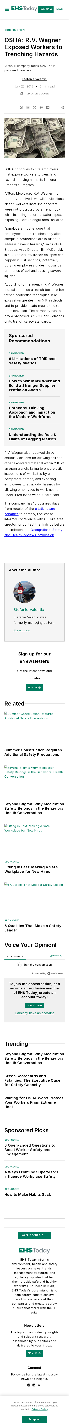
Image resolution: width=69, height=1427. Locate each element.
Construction (14, 30)
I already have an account (34, 1013)
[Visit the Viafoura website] (55, 973)
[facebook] (21, 107)
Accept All (34, 1419)
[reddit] (41, 107)
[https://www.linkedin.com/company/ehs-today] (34, 1385)
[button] (7, 9)
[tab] (15, 956)
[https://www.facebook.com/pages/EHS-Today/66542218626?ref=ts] (29, 1385)
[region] (34, 965)
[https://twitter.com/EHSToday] (39, 1385)
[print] (63, 107)
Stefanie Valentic (34, 79)
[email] (48, 107)
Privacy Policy (40, 1409)
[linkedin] (28, 107)
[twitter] (34, 107)
